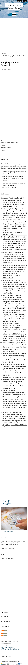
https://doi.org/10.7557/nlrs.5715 (9, 142)
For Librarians (5, 621)
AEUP (19, 661)
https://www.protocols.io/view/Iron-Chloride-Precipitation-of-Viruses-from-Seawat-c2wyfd (14, 261)
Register (19, 1)
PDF (3, 105)
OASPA (13, 661)
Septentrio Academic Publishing (9, 641)
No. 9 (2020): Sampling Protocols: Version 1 (12, 56)
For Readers (4, 617)
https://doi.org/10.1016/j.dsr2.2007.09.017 (14, 426)
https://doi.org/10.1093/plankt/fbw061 (14, 377)
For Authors (4, 619)
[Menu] (14, 14)
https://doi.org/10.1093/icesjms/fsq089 (14, 249)
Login (25, 1)
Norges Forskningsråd (8, 558)
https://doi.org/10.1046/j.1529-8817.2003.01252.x (12, 233)
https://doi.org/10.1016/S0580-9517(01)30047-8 (12, 277)
